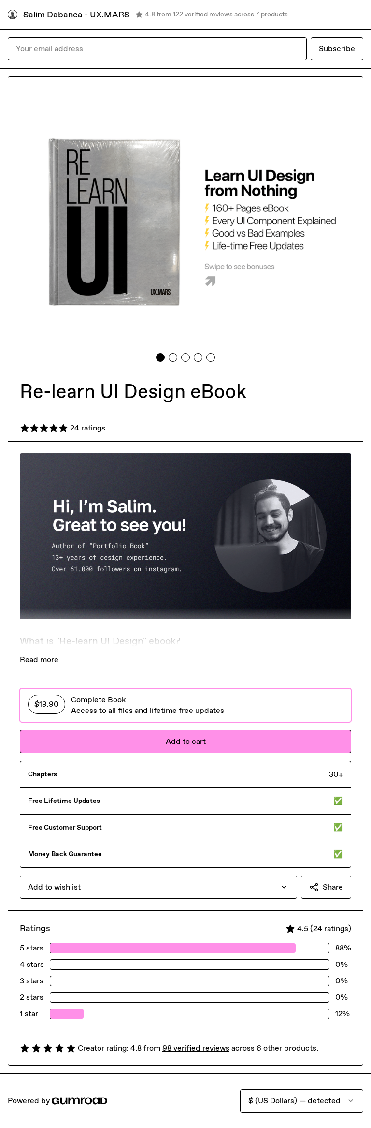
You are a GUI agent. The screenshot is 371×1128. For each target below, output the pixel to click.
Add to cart (186, 741)
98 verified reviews (195, 1048)
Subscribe (337, 48)
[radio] (185, 705)
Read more (39, 659)
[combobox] (158, 887)
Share (333, 886)
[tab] (160, 357)
